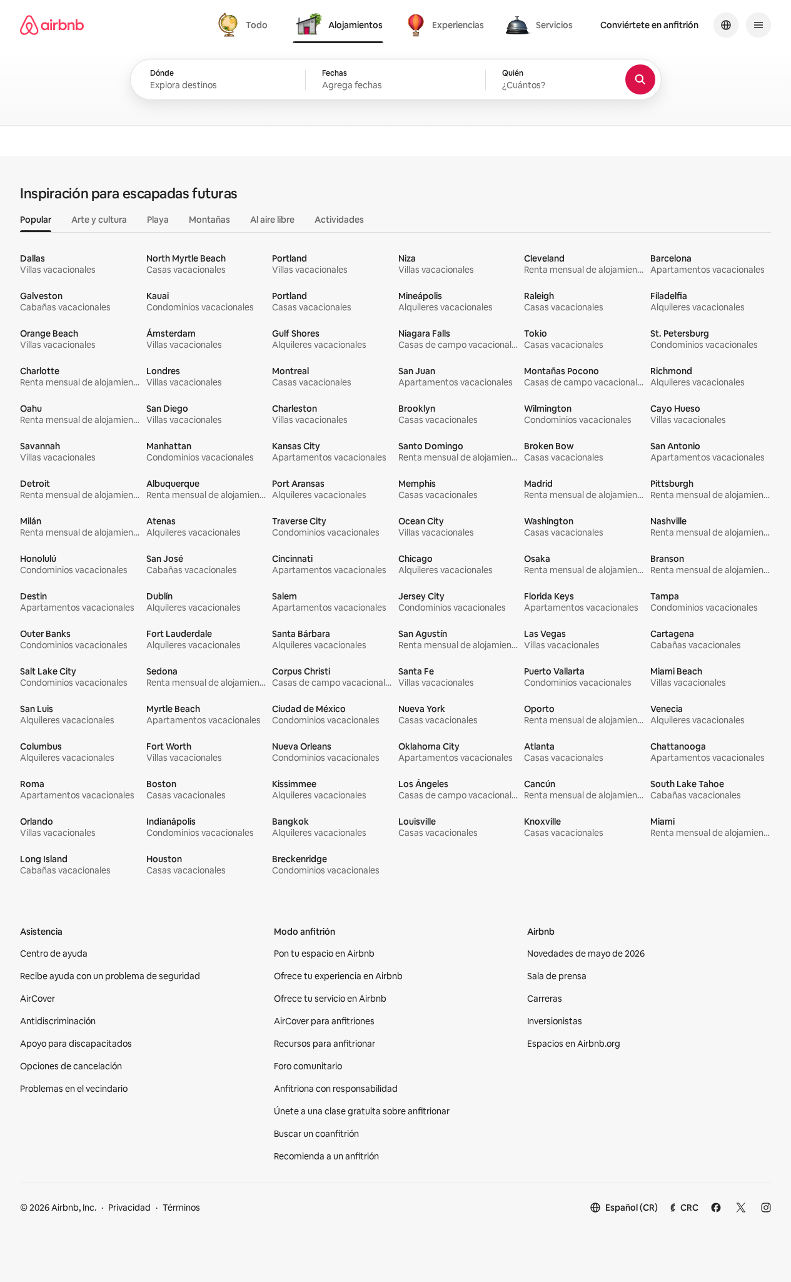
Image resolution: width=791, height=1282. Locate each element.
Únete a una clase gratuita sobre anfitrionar (362, 1111)
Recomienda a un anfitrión (326, 1156)
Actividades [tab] (339, 219)
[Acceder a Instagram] (766, 1208)
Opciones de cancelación (71, 1066)
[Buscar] (640, 79)
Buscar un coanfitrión (316, 1133)
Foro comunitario (308, 1066)
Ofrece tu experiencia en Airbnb (338, 976)
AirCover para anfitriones (324, 1021)
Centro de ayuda (54, 953)
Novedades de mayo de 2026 (586, 953)
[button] (395, 80)
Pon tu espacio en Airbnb (324, 953)
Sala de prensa (557, 976)
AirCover (37, 998)
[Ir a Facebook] (716, 1208)
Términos (181, 1207)
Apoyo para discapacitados (76, 1043)
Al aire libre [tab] (272, 219)
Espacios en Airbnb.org (573, 1043)
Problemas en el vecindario (74, 1088)
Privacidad (129, 1207)
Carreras (544, 998)
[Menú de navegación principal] (758, 25)
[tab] (244, 25)
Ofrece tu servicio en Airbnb (330, 998)
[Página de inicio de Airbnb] (52, 25)
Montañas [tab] (209, 219)
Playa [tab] (158, 219)
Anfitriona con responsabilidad (336, 1088)
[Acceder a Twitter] (741, 1208)
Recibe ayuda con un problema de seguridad (110, 976)
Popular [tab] (35, 219)
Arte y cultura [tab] (99, 219)
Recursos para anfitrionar (324, 1043)
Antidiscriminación (58, 1021)
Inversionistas (554, 1021)
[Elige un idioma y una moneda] (725, 25)
